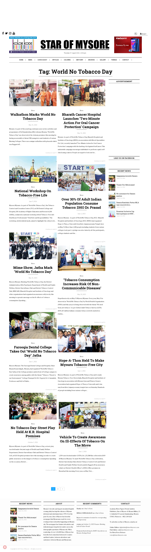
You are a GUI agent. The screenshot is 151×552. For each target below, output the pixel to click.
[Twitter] (6, 34)
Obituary (79, 60)
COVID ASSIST (42, 60)
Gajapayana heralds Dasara (126, 176)
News (30, 60)
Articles (55, 60)
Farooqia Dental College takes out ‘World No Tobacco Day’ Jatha (33, 351)
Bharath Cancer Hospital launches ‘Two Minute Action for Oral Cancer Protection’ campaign (81, 120)
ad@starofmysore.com (125, 530)
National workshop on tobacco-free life (33, 193)
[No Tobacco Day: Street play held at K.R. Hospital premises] (33, 419)
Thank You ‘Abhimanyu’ (125, 185)
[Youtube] (14, 34)
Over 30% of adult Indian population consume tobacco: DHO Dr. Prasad (82, 203)
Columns (67, 60)
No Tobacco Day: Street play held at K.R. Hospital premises (33, 432)
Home (21, 60)
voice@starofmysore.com (118, 535)
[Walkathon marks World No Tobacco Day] (33, 106)
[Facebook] (3, 34)
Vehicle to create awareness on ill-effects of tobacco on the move (82, 441)
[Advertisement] (66, 15)
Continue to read (50, 153)
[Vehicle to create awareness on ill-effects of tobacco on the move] (82, 428)
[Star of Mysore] (70, 47)
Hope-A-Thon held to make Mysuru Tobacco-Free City (81, 362)
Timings (114, 60)
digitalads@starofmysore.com (129, 527)
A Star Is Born (87, 509)
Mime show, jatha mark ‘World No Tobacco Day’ (33, 269)
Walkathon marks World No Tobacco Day (32, 116)
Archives (91, 60)
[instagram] (10, 34)
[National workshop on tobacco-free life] (33, 182)
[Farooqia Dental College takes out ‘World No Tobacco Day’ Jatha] (33, 338)
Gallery (103, 60)
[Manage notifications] (5, 547)
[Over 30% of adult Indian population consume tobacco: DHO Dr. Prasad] (81, 190)
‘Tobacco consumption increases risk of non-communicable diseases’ (81, 284)
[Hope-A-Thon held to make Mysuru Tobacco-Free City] (81, 352)
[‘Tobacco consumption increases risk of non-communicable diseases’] (81, 271)
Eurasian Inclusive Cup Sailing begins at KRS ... (125, 212)
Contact (125, 60)
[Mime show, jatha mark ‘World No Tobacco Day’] (33, 259)
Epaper (143, 34)
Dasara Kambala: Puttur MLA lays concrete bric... (127, 203)
